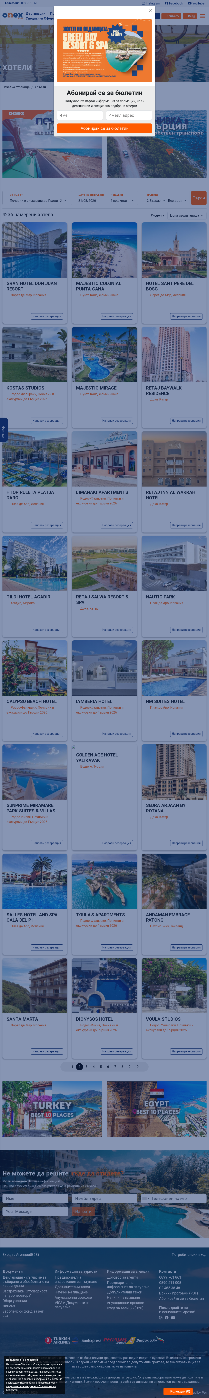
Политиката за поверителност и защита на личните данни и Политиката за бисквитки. (31, 1386)
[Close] (150, 11)
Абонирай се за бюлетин (105, 128)
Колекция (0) (179, 1391)
